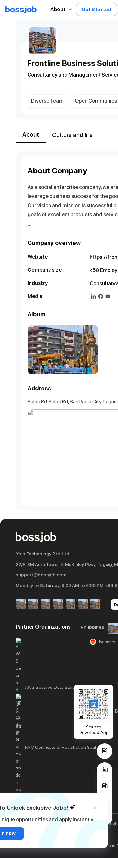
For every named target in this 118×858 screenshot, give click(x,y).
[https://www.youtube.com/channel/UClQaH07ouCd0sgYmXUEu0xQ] (107, 296)
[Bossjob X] (70, 604)
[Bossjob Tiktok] (83, 604)
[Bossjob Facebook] (21, 604)
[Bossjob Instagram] (45, 604)
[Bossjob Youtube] (58, 604)
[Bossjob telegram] (95, 604)
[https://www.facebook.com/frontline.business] (100, 296)
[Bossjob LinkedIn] (33, 604)
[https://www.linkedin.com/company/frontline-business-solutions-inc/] (93, 296)
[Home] (21, 9)
